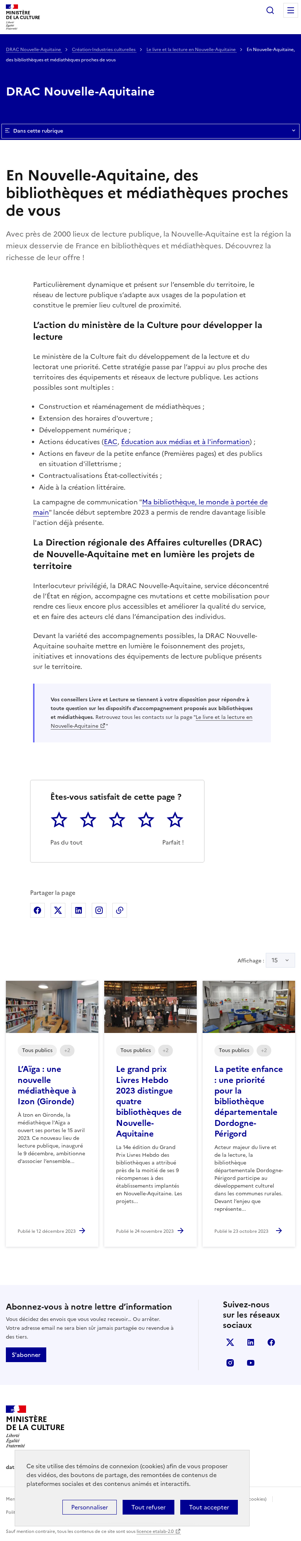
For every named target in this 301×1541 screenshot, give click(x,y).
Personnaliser (89, 1507)
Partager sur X (58, 910)
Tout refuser (148, 1507)
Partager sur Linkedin (78, 910)
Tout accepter (209, 1507)
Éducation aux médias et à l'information (185, 442)
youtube (250, 1362)
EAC (110, 442)
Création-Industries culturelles (104, 49)
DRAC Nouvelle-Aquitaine (34, 49)
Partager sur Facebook (37, 910)
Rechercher (270, 10)
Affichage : (257, 960)
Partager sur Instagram (99, 910)
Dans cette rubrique (38, 131)
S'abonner (26, 1354)
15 (275, 960)
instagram (230, 1362)
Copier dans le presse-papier (119, 910)
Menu (290, 10)
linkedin (250, 1342)
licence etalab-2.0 (155, 1531)
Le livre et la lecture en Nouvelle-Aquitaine (191, 49)
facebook (271, 1342)
